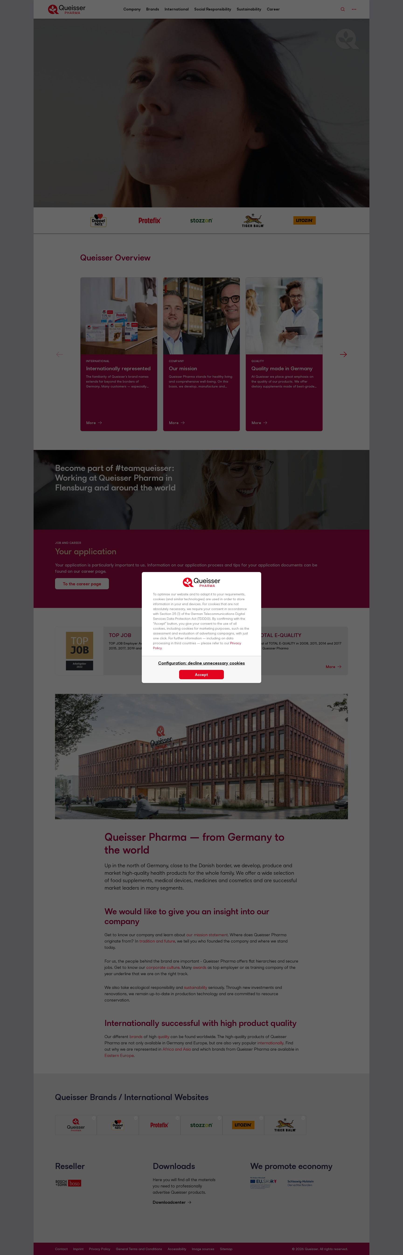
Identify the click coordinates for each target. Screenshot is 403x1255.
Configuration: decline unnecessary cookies (201, 662)
